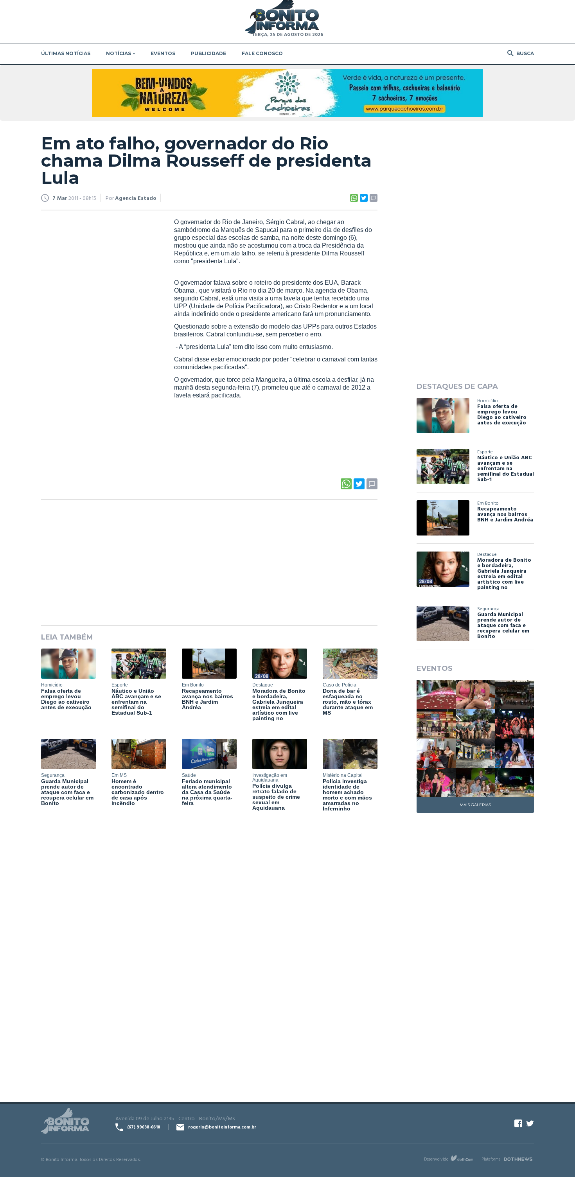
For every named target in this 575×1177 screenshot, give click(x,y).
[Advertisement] (99, 337)
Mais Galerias (475, 804)
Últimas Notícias (65, 53)
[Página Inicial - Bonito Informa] (282, 17)
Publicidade (208, 53)
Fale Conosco (262, 53)
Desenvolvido (436, 1159)
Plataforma (491, 1159)
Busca (525, 53)
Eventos (163, 53)
